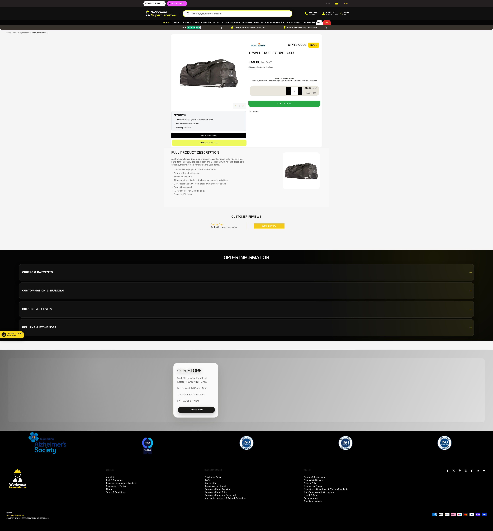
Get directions (196, 410)
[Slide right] (242, 106)
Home (8, 33)
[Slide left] (236, 106)
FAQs (208, 480)
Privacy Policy (310, 483)
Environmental (311, 498)
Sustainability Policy (116, 486)
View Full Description (208, 136)
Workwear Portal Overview (218, 489)
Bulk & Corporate (114, 480)
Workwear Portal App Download (220, 495)
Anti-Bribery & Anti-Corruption (319, 492)
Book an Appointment (215, 486)
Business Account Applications (121, 483)
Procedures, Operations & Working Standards (326, 489)
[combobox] (241, 14)
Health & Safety (311, 495)
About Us (110, 477)
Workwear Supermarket (15, 516)
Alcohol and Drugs (313, 486)
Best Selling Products (21, 33)
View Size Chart (209, 143)
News (109, 489)
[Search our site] (188, 14)
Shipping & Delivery (313, 480)
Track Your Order (213, 477)
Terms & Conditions (116, 492)
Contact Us (210, 483)
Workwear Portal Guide (216, 492)
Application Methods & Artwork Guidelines (225, 498)
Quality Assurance (313, 501)
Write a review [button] (269, 226)
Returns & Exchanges (314, 477)
